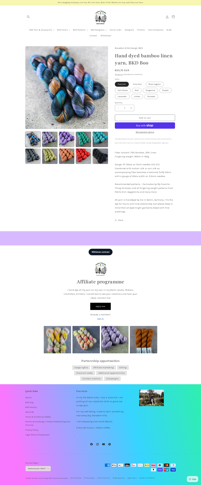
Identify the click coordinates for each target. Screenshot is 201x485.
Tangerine (150, 90)
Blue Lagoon (155, 84)
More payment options (145, 132)
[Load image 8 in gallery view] (66, 156)
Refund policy (75, 478)
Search (28, 397)
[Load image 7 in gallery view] (50, 156)
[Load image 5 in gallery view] (100, 139)
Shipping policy (119, 478)
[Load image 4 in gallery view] (83, 139)
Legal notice (132, 478)
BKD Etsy (29, 402)
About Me (29, 412)
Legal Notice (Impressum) (37, 435)
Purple (165, 90)
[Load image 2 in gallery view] (50, 139)
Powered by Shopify (60, 478)
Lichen (137, 96)
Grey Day (139, 85)
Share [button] (120, 220)
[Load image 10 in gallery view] (100, 156)
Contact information (147, 478)
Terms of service (103, 478)
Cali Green (123, 90)
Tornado (151, 96)
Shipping (119, 74)
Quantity (118, 103)
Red (137, 90)
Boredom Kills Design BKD (42, 478)
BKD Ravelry (31, 407)
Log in (100, 318)
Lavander (122, 96)
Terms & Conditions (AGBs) (38, 417)
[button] (28, 17)
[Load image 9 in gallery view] (83, 156)
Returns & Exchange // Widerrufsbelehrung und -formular (48, 423)
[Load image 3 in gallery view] (66, 139)
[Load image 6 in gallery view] (33, 156)
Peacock (122, 84)
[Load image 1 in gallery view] (33, 139)
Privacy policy (89, 478)
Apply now (100, 306)
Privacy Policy (31, 430)
